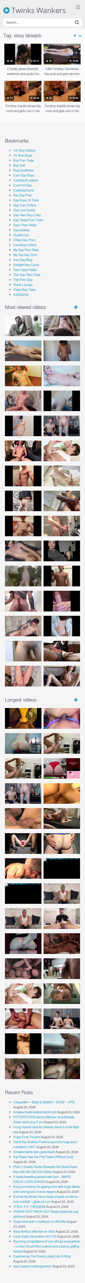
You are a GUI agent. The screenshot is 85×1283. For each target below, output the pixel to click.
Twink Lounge (22, 284)
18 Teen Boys (22, 155)
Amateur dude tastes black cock (35, 1112)
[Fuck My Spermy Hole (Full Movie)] (62, 793)
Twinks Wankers (38, 10)
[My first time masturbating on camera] (62, 626)
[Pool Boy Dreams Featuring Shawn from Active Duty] (62, 993)
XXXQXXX (20, 294)
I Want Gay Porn (24, 239)
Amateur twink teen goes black (34, 1151)
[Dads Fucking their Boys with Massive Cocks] (23, 868)
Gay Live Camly (24, 210)
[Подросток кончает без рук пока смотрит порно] (23, 350)
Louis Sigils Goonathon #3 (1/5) (34, 1236)
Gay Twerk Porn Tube (28, 220)
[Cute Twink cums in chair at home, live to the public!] (23, 376)
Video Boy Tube (24, 289)
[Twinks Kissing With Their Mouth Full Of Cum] (62, 451)
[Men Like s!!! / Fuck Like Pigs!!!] (23, 818)
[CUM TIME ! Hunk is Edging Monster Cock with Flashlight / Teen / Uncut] (62, 501)
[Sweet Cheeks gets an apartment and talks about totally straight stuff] (62, 768)
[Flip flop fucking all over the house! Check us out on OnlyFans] (62, 818)
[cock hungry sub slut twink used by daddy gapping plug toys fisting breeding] (23, 718)
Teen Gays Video (25, 269)
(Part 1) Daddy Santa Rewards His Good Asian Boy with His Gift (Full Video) (45, 1169)
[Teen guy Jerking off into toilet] (23, 601)
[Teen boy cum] (23, 576)
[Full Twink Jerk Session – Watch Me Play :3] (62, 476)
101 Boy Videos (24, 150)
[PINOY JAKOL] (62, 376)
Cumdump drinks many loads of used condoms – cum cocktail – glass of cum (46, 1199)
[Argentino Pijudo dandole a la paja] (62, 551)
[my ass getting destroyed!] (62, 1068)
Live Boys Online (25, 244)
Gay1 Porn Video (25, 225)
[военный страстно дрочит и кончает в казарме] (23, 676)
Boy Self (19, 165)
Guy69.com (21, 234)
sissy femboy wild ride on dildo (34, 1231)
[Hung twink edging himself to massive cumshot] (62, 601)
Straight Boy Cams (26, 264)
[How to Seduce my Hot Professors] (62, 868)
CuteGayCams (23, 190)
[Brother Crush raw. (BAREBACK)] (23, 1068)
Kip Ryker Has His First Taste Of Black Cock (43, 1156)
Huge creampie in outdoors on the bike (39, 1221)
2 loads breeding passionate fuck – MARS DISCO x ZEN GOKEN (42, 1179)
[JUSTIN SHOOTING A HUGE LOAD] (23, 476)
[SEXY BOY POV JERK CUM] (62, 325)
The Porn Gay (22, 279)
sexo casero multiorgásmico (32, 1266)
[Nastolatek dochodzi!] (62, 676)
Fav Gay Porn (22, 195)
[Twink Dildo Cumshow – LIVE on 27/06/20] (23, 551)
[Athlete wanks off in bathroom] (62, 576)
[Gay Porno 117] (23, 968)
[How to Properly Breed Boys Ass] (23, 1043)
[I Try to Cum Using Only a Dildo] (23, 943)
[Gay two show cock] (62, 1018)
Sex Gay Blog (22, 259)
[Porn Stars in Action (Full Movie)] (62, 943)
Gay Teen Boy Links (27, 215)
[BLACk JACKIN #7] (62, 893)
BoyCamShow (23, 170)
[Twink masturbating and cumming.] (23, 526)
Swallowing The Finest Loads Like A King (42, 1256)
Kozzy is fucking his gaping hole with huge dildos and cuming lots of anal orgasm (46, 1189)
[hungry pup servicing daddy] (23, 843)
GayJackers (21, 230)
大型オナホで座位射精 (29, 1206)
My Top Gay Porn (25, 254)
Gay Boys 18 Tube (26, 200)
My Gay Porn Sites (26, 249)
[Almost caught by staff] (23, 426)
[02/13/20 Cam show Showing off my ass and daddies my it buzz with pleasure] (23, 743)
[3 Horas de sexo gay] (62, 743)
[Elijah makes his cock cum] (23, 451)
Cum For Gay (22, 185)
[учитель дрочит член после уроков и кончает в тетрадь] (23, 401)
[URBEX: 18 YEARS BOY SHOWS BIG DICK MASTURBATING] (23, 501)
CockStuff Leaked (25, 180)
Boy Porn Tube (23, 160)
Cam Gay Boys (23, 175)
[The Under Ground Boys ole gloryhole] (62, 843)
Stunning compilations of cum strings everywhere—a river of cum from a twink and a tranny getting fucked (46, 1246)
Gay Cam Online (24, 205)
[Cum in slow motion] (62, 651)
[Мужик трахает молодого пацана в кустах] (23, 325)
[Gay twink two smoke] (62, 426)
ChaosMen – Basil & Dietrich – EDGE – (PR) (44, 1102)
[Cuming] (62, 401)
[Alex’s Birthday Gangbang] (62, 1043)
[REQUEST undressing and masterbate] (62, 526)
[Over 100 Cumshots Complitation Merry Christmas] (62, 968)
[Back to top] (77, 1274)
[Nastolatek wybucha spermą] (62, 350)
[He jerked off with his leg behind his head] (23, 626)
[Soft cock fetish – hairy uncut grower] (23, 651)
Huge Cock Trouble (26, 1136)
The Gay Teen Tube (26, 274)
